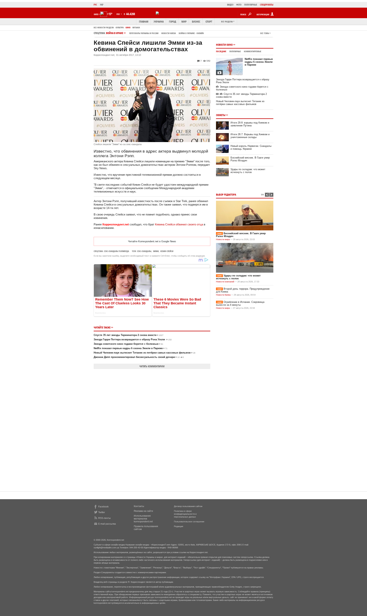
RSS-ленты (104, 518)
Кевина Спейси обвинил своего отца (179, 224)
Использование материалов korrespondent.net (143, 518)
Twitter (101, 512)
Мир (184, 21)
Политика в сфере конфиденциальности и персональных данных (185, 514)
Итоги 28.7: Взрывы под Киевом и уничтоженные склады (250, 136)
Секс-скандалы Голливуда (116, 251)
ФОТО (238, 4)
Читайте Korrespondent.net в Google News (152, 241)
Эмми (156, 251)
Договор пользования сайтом (188, 506)
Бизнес (196, 21)
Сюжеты (220, 115)
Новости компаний (225, 281)
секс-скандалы (144, 251)
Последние (221, 51)
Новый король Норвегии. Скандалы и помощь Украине (251, 147)
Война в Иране (155, 33)
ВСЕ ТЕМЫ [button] (264, 33)
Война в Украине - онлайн (191, 33)
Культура (120, 27)
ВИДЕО (230, 4)
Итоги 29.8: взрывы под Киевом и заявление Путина (250, 124)
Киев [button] (96, 14)
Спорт (208, 21)
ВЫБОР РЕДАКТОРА (226, 194)
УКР (101, 4)
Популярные (235, 51)
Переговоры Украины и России (143, 33)
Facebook (103, 506)
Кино (128, 27)
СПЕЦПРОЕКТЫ (266, 4)
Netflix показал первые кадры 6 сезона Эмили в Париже (130, 348)
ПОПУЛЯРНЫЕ (250, 4)
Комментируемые (252, 51)
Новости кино (224, 44)
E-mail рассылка (107, 524)
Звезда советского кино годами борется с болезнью (128, 343)
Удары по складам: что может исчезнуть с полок (248, 171)
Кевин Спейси (166, 251)
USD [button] (118, 14)
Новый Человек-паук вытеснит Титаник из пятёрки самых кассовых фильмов (144, 352)
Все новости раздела (104, 27)
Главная (143, 21)
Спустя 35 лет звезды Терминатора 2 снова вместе (128, 335)
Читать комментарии (152, 366)
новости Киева (168, 33)
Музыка (136, 27)
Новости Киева (223, 295)
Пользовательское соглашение (189, 521)
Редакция (178, 526)
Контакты (139, 506)
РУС (95, 4)
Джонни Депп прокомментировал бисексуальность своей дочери (139, 357)
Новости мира (223, 239)
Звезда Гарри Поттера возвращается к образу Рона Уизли (133, 339)
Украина (159, 21)
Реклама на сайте (143, 511)
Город (172, 21)
